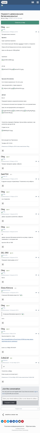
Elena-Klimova (7, 288)
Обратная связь (31, 426)
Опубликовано (9, 32)
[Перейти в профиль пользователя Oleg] (3, 30)
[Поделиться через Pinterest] (22, 421)
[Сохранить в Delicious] (16, 421)
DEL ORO (4, 253)
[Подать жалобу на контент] (36, 32)
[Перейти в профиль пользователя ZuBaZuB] (4, 361)
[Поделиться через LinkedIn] (2, 421)
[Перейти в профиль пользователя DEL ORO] (4, 255)
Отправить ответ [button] (10, 402)
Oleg (6, 18)
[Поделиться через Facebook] (11, 421)
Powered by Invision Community (20, 430)
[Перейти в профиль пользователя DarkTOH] (4, 177)
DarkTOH (4, 174)
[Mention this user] (3, 151)
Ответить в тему (20, 22)
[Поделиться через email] (19, 421)
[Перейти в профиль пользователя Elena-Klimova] (5, 291)
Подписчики (18, 408)
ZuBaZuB (5, 358)
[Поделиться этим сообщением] (38, 32)
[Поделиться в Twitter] (8, 421)
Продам (20, 18)
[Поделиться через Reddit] (5, 421)
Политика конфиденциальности (14, 426)
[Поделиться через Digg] (13, 421)
